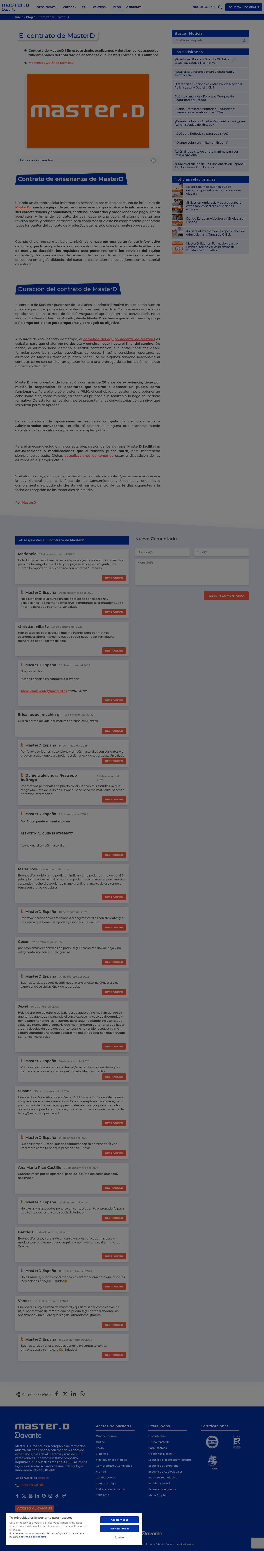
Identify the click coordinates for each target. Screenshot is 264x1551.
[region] (74, 1528)
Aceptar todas (119, 1519)
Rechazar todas (119, 1528)
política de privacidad (32, 1536)
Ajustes (119, 1537)
